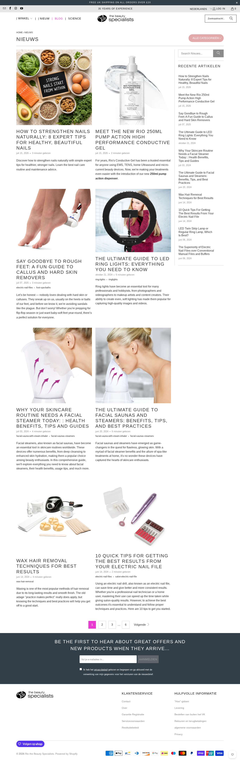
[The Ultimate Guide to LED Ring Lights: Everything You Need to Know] (133, 220)
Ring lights (102, 286)
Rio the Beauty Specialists (39, 753)
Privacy (178, 734)
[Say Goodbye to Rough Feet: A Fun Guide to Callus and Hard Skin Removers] (54, 222)
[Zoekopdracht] (231, 18)
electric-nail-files (24, 287)
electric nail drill (117, 583)
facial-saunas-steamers (63, 436)
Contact (126, 701)
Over (124, 707)
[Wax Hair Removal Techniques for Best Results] (54, 516)
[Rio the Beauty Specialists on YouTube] (21, 8)
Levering (179, 707)
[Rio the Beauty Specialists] (116, 19)
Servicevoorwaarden (133, 721)
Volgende (140, 624)
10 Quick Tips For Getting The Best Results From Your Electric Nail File (131, 561)
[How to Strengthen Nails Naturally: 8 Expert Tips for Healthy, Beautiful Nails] (54, 87)
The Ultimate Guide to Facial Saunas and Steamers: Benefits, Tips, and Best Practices (131, 418)
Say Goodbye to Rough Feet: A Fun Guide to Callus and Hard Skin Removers (49, 269)
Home (19, 32)
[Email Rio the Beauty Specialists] (4, 8)
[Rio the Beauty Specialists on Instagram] (15, 8)
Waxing (21, 588)
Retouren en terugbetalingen (190, 721)
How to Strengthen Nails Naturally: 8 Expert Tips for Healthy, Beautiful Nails (53, 140)
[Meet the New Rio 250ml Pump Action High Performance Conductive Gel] (133, 87)
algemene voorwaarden (187, 727)
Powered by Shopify (66, 753)
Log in (220, 8)
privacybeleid (101, 669)
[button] (24, 18)
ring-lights (100, 279)
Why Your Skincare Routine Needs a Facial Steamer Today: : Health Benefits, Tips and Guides (52, 418)
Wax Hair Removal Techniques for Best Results (46, 566)
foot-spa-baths (43, 287)
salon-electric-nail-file (126, 576)
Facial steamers (26, 443)
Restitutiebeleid (130, 727)
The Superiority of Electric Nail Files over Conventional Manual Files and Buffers (196, 250)
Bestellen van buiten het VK (189, 714)
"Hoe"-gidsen (181, 701)
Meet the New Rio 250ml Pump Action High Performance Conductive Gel (132, 140)
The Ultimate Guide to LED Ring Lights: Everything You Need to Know (132, 264)
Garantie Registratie (133, 714)
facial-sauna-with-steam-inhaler (32, 436)
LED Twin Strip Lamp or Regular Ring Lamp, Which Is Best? (195, 232)
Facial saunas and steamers (113, 443)
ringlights (113, 279)
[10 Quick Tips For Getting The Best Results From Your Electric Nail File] (133, 514)
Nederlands (199, 9)
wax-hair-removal (25, 581)
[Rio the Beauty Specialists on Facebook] (9, 8)
